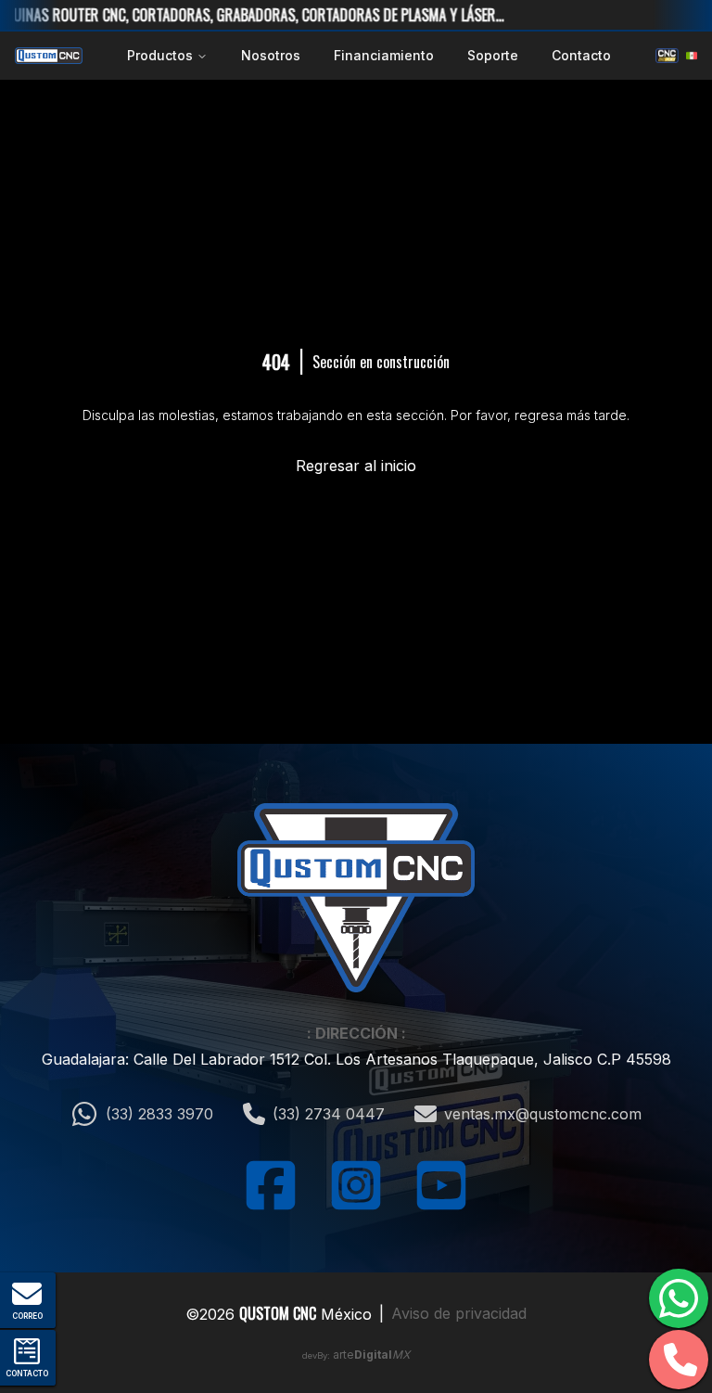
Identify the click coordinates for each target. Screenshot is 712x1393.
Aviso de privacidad (459, 1313)
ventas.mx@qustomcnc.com (543, 1114)
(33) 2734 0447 (329, 1114)
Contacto (581, 55)
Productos (160, 55)
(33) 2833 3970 (159, 1114)
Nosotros (270, 55)
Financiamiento (384, 55)
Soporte (492, 55)
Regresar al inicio (356, 465)
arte (371, 1354)
